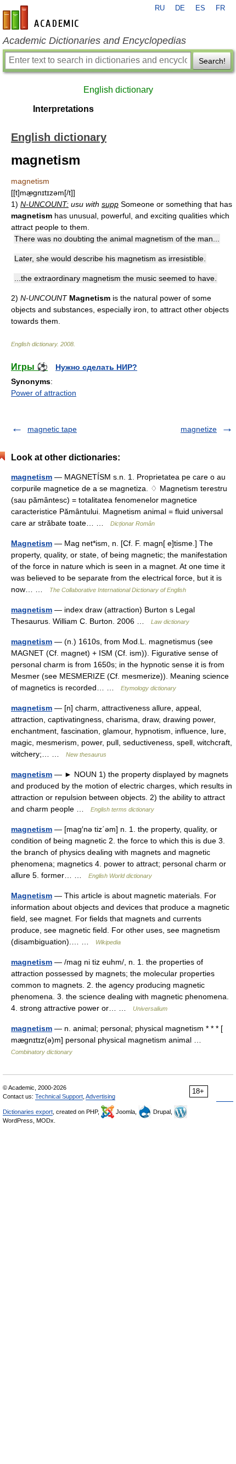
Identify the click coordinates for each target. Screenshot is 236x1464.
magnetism (31, 476)
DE (180, 8)
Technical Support (59, 1096)
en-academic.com (42, 17)
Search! (212, 61)
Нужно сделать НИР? (96, 367)
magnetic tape (52, 429)
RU (160, 8)
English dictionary (118, 89)
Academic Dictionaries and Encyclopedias (94, 40)
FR (220, 8)
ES (200, 8)
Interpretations (63, 109)
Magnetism (31, 543)
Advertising (100, 1096)
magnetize (199, 429)
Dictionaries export (28, 1111)
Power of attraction (43, 392)
